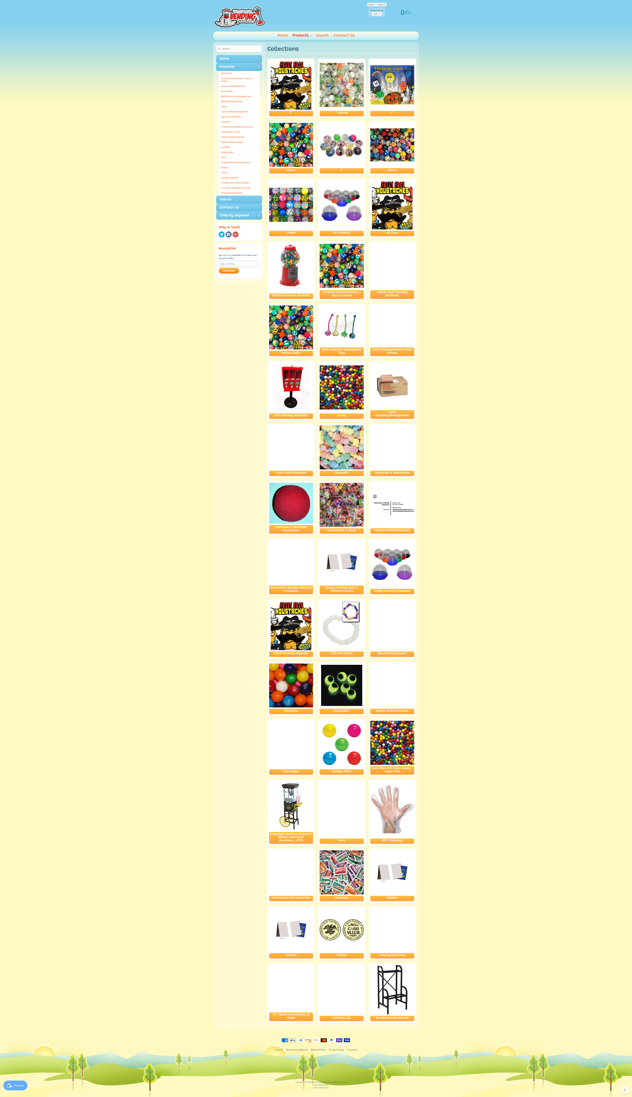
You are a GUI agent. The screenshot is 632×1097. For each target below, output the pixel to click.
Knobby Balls (227, 152)
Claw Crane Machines (231, 116)
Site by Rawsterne (321, 1085)
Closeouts (225, 121)
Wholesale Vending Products (320, 1082)
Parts (223, 157)
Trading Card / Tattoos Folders (235, 182)
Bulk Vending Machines (231, 101)
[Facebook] (229, 234)
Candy (224, 106)
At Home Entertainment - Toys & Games (236, 80)
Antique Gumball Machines (233, 86)
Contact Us (344, 36)
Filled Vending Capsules (232, 142)
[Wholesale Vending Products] (240, 16)
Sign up (381, 4)
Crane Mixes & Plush (230, 131)
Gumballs (225, 147)
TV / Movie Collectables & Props (235, 187)
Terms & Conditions (297, 1050)
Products (302, 36)
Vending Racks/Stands (231, 192)
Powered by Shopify (321, 1087)
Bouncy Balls (227, 91)
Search (322, 36)
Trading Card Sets (229, 177)
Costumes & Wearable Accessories (237, 126)
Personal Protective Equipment (235, 162)
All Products (226, 73)
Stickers (225, 167)
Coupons (352, 1050)
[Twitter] (222, 234)
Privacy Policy (336, 1050)
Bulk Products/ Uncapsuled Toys (236, 96)
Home (282, 36)
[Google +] (235, 234)
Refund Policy (318, 1050)
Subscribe (229, 270)
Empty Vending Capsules (232, 137)
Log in (371, 4)
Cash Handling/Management (234, 111)
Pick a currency (376, 10)
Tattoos (224, 172)
